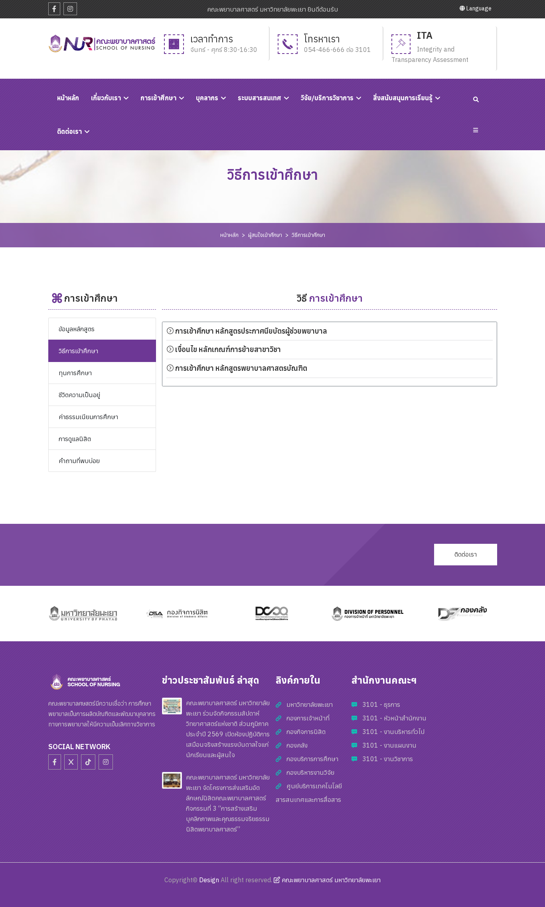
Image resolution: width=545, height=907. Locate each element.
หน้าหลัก (229, 235)
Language (478, 8)
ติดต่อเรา (69, 131)
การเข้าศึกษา (158, 98)
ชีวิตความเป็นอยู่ (79, 395)
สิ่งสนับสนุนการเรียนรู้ (402, 98)
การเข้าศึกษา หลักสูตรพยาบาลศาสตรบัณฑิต (240, 368)
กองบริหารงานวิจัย (310, 772)
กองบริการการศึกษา (312, 759)
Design (209, 880)
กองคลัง (297, 745)
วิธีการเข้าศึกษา (308, 235)
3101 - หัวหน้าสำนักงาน (394, 718)
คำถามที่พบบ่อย (79, 461)
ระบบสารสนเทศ (259, 98)
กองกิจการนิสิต (306, 732)
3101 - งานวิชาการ (387, 759)
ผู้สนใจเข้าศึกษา (265, 235)
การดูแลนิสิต (75, 439)
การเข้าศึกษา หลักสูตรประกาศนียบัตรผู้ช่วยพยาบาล (251, 331)
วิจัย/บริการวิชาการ (327, 98)
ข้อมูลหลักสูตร (77, 329)
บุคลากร (207, 98)
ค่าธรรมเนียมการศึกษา (88, 417)
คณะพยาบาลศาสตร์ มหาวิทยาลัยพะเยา (330, 880)
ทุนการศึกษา (75, 373)
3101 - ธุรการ (381, 704)
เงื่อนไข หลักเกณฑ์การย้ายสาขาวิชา (227, 349)
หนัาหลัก (68, 98)
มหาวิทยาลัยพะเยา (309, 704)
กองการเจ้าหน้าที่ (308, 718)
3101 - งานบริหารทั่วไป (393, 732)
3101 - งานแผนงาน (389, 745)
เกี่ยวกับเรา (106, 98)
